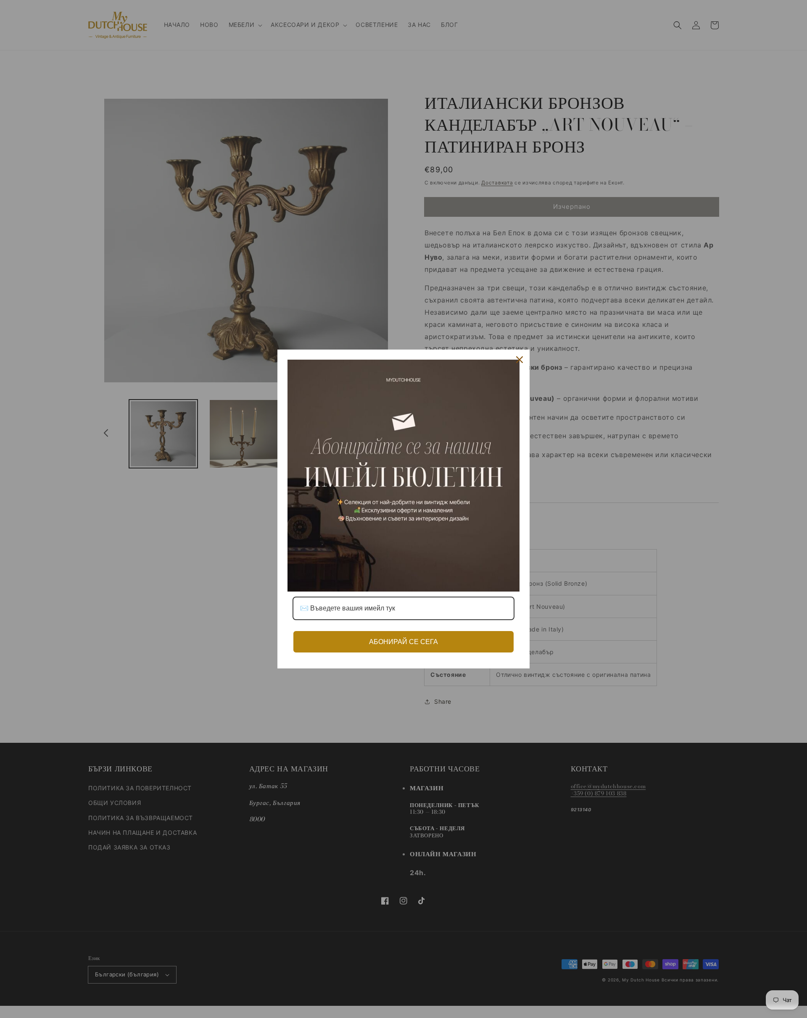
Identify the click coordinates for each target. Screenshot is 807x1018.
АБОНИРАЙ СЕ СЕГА (403, 641)
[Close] (519, 360)
